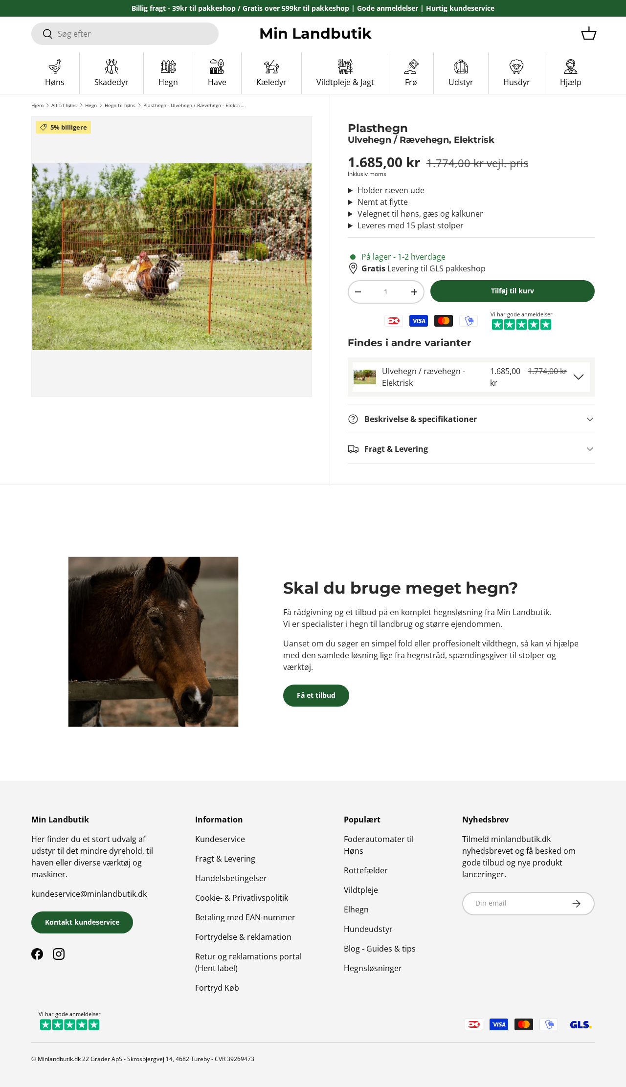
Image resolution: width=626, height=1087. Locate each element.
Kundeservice (220, 839)
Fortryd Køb (217, 987)
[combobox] (125, 33)
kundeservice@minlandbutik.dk (89, 893)
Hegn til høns (120, 105)
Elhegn (356, 909)
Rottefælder (366, 870)
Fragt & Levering (225, 858)
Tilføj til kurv (512, 290)
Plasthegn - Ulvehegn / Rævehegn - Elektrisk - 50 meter (194, 105)
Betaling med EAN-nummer (245, 917)
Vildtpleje (361, 890)
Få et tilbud (316, 695)
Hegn (91, 105)
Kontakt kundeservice (82, 922)
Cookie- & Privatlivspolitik (241, 897)
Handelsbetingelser (231, 878)
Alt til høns (64, 105)
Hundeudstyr (368, 929)
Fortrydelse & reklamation (243, 937)
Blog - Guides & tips (380, 948)
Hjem (37, 105)
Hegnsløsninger (373, 968)
